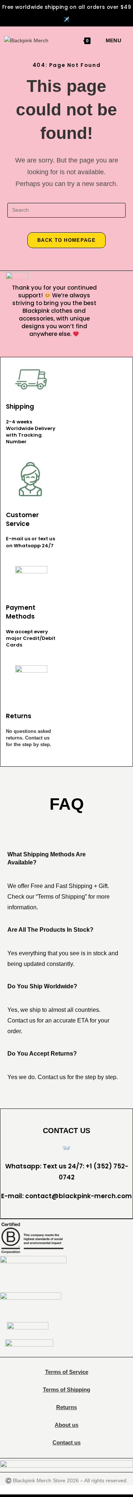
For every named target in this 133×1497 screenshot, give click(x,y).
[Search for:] (124, 40)
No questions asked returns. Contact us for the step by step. (28, 737)
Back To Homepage (66, 240)
